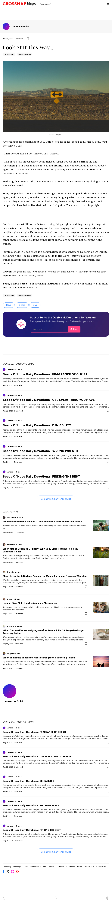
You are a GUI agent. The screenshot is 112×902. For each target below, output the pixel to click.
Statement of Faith (38, 867)
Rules (79, 867)
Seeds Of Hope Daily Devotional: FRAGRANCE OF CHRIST (45, 374)
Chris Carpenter (14, 572)
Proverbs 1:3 (30, 287)
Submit (74, 329)
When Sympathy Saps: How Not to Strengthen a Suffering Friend (39, 657)
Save (8, 305)
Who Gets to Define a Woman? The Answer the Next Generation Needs (42, 521)
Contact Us (101, 867)
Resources (45, 4)
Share (22, 305)
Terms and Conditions (65, 867)
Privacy (51, 867)
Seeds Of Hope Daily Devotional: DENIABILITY (37, 425)
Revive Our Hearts (15, 517)
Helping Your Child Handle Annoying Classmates (30, 603)
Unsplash (59, 134)
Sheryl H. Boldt (13, 599)
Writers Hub (89, 867)
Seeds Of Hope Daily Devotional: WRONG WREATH (40, 451)
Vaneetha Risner (14, 544)
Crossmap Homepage (12, 867)
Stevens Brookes (14, 626)
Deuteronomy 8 (10, 558)
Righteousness (24, 54)
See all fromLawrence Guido (56, 498)
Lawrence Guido (20, 26)
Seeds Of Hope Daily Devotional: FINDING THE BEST (41, 476)
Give (35, 305)
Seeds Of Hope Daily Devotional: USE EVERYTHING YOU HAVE (49, 400)
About (25, 867)
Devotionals (9, 54)
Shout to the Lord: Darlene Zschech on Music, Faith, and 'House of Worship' (45, 576)
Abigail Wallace (13, 653)
